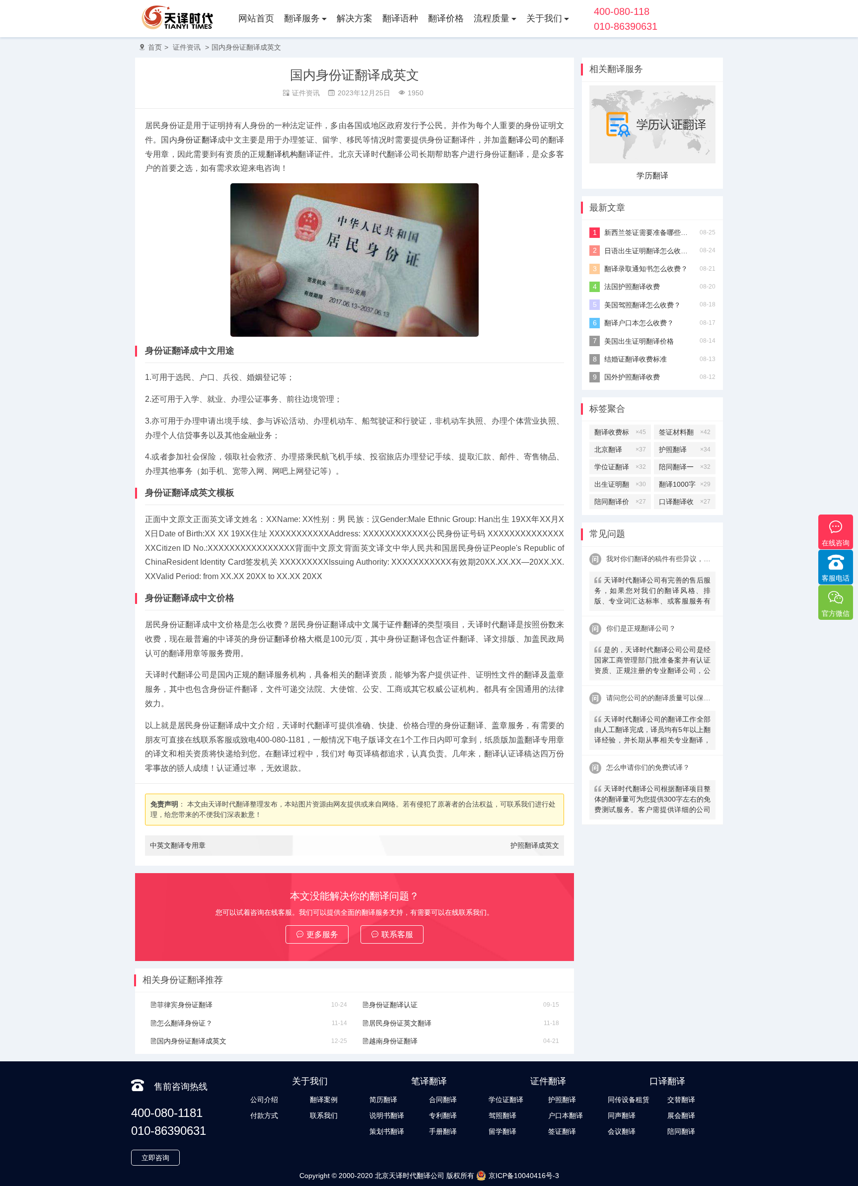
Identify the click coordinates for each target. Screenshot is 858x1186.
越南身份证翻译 (393, 1041)
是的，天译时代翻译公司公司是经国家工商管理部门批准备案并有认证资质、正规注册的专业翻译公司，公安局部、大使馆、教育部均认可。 (652, 661)
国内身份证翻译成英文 (246, 47)
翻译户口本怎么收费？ (639, 323)
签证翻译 (562, 1131)
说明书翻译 (386, 1115)
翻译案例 (324, 1100)
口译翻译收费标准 (685, 503)
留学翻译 (502, 1131)
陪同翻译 (681, 1131)
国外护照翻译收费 (632, 377)
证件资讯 (187, 47)
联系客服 (397, 934)
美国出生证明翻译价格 (639, 341)
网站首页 (256, 18)
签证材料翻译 (685, 434)
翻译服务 (302, 18)
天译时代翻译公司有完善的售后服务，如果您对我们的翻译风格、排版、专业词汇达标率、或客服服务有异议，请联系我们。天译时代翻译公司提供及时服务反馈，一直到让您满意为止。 (652, 591)
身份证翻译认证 (393, 1005)
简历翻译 (383, 1100)
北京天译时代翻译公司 (409, 1176)
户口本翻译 (565, 1115)
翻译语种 (400, 18)
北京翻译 (620, 449)
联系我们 (324, 1115)
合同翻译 (443, 1100)
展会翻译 (681, 1115)
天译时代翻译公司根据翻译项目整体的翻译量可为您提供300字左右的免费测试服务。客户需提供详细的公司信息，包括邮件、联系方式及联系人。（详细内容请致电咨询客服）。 (652, 800)
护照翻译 (685, 449)
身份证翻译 (197, 140)
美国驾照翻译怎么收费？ (642, 305)
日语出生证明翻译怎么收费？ (648, 251)
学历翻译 (652, 175)
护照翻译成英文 (534, 845)
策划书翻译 (386, 1131)
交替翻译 (681, 1100)
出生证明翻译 (620, 486)
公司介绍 (264, 1100)
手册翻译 (443, 1131)
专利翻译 (443, 1115)
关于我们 (544, 18)
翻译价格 (446, 18)
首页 (155, 47)
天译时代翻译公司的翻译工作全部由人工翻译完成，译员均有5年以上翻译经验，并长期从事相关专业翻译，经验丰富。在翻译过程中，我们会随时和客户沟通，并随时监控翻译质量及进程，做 (652, 730)
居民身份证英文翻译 (400, 1023)
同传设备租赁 (628, 1100)
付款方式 (264, 1115)
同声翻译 (622, 1115)
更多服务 (322, 934)
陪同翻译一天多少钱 (685, 468)
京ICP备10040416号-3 (524, 1176)
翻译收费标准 (620, 434)
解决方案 (354, 18)
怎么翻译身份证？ (185, 1023)
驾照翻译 (502, 1115)
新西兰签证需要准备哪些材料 (648, 232)
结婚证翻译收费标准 (635, 359)
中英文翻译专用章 (178, 845)
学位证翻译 (620, 467)
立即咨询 (155, 1158)
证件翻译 (403, 624)
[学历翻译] (652, 161)
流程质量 (491, 18)
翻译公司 (524, 140)
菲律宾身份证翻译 (185, 1005)
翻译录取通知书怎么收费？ (646, 269)
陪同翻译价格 (620, 503)
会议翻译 (622, 1131)
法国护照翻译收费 (632, 287)
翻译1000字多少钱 (685, 486)
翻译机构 (282, 154)
